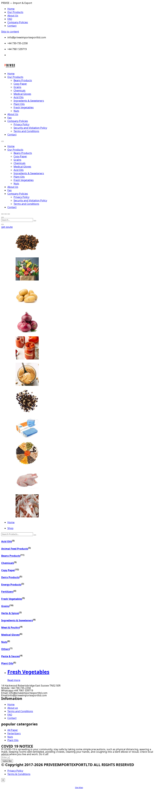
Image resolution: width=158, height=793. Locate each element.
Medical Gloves (22, 94)
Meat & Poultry (10, 627)
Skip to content (10, 31)
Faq (9, 117)
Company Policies (17, 22)
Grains (17, 87)
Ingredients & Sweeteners (29, 100)
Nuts (16, 111)
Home (11, 8)
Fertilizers (7, 591)
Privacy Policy (21, 124)
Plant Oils (19, 104)
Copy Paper (20, 83)
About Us (12, 15)
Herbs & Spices (10, 613)
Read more (13, 680)
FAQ (9, 19)
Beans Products (23, 80)
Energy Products (11, 584)
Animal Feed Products (14, 548)
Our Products (15, 12)
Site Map (79, 787)
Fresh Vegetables (24, 107)
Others (5, 649)
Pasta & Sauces (10, 656)
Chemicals (19, 90)
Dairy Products (10, 577)
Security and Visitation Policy (30, 127)
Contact (12, 25)
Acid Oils (19, 97)
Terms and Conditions (26, 131)
